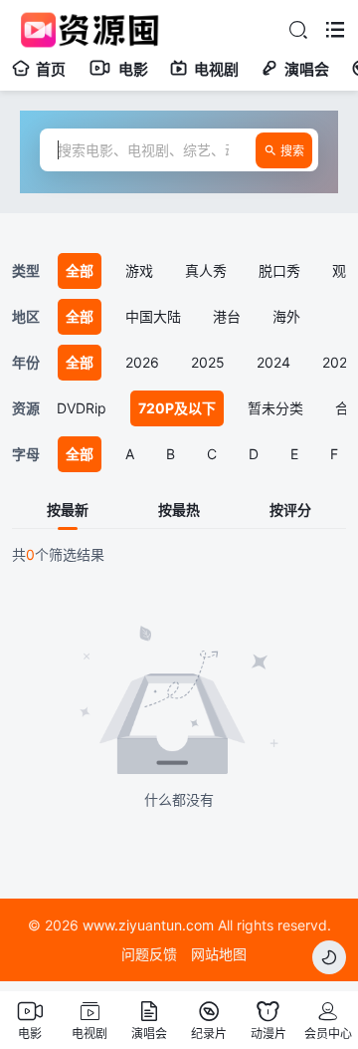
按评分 (290, 510)
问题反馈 (149, 953)
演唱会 (306, 69)
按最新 (68, 510)
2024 (273, 362)
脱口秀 (279, 270)
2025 (208, 362)
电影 (133, 69)
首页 (51, 69)
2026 (142, 362)
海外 (286, 316)
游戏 (139, 270)
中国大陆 (153, 316)
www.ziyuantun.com (148, 925)
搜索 (292, 150)
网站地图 (219, 953)
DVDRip (81, 407)
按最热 (179, 510)
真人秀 (206, 270)
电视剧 (216, 69)
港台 (227, 316)
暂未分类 (275, 407)
